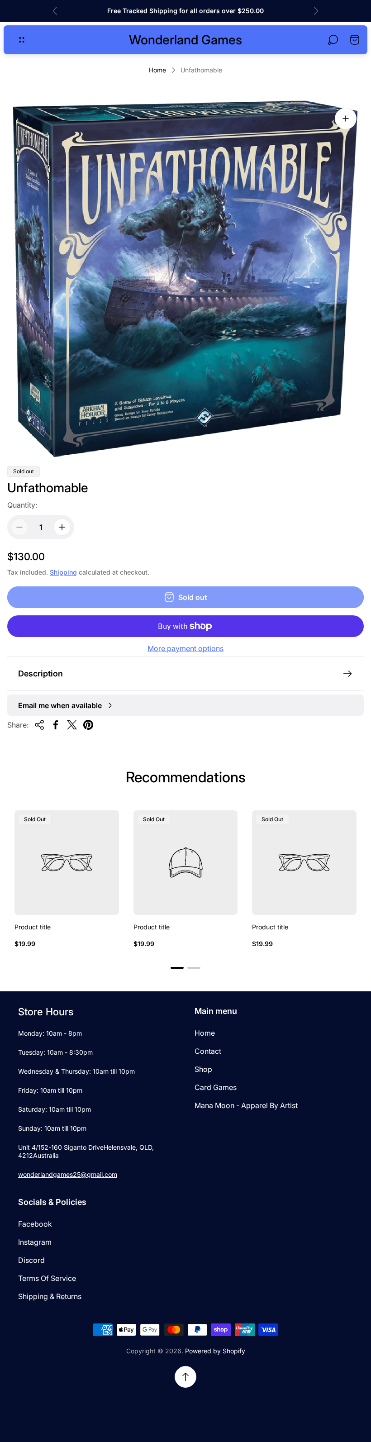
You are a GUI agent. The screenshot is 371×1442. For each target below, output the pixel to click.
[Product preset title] (66, 862)
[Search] (333, 40)
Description (40, 673)
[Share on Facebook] (55, 724)
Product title (32, 927)
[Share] (39, 724)
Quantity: (22, 504)
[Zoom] (346, 118)
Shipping (63, 572)
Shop (203, 1069)
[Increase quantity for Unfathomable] (62, 527)
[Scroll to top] (185, 1377)
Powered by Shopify (215, 1351)
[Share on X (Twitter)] (72, 724)
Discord (31, 1260)
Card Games (216, 1087)
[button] (177, 968)
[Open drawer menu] (22, 40)
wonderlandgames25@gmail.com (67, 1174)
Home (157, 70)
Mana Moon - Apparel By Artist (246, 1105)
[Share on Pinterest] (88, 724)
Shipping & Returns (49, 1296)
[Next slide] (315, 10)
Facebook (35, 1223)
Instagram (35, 1242)
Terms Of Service (47, 1278)
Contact (208, 1051)
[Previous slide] (55, 10)
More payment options (185, 648)
